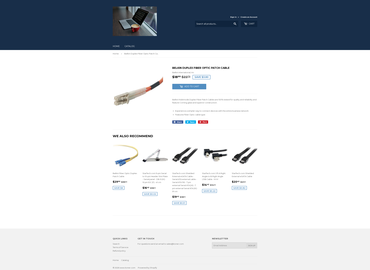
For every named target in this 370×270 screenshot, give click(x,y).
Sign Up (251, 245)
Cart (251, 23)
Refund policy (119, 251)
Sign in (233, 17)
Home (116, 46)
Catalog (130, 46)
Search (116, 244)
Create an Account (248, 17)
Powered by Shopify (147, 268)
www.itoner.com (127, 268)
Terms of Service (120, 247)
